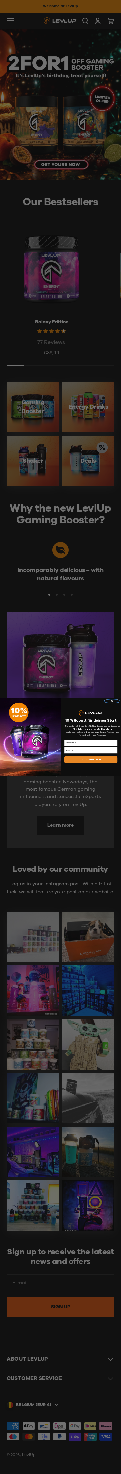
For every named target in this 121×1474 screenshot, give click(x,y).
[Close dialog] (112, 701)
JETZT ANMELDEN (91, 759)
